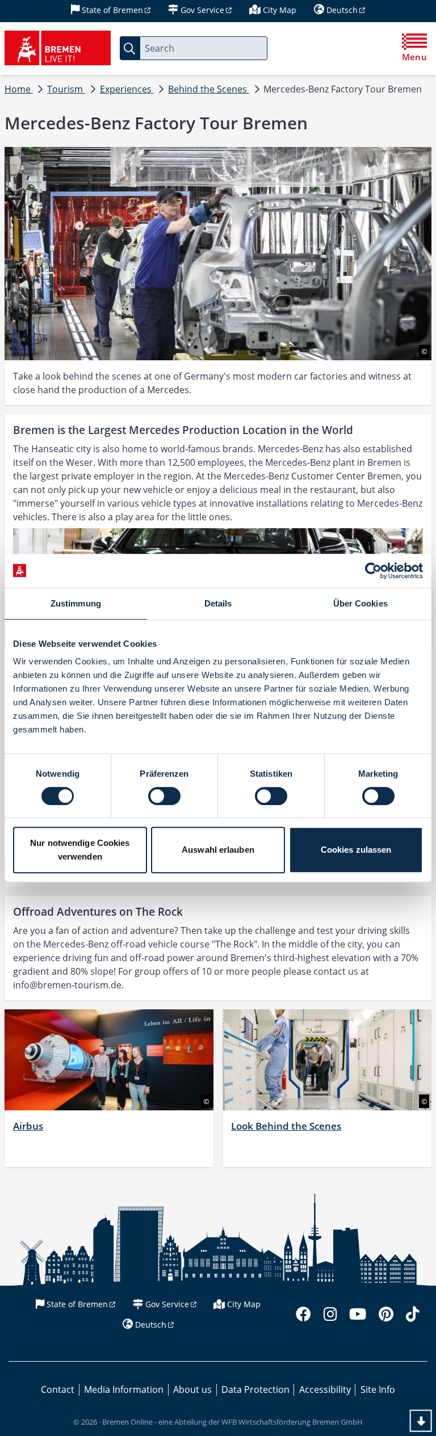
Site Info (377, 1389)
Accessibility (325, 1389)
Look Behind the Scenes (286, 1125)
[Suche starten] (130, 48)
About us (192, 1389)
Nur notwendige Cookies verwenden (79, 849)
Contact (57, 1389)
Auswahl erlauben (218, 849)
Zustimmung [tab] (76, 603)
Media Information (124, 1389)
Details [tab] (218, 603)
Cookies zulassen (356, 849)
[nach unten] (421, 1421)
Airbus (28, 1125)
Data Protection (255, 1389)
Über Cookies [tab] (360, 603)
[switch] (164, 796)
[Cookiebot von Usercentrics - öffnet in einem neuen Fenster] (373, 570)
